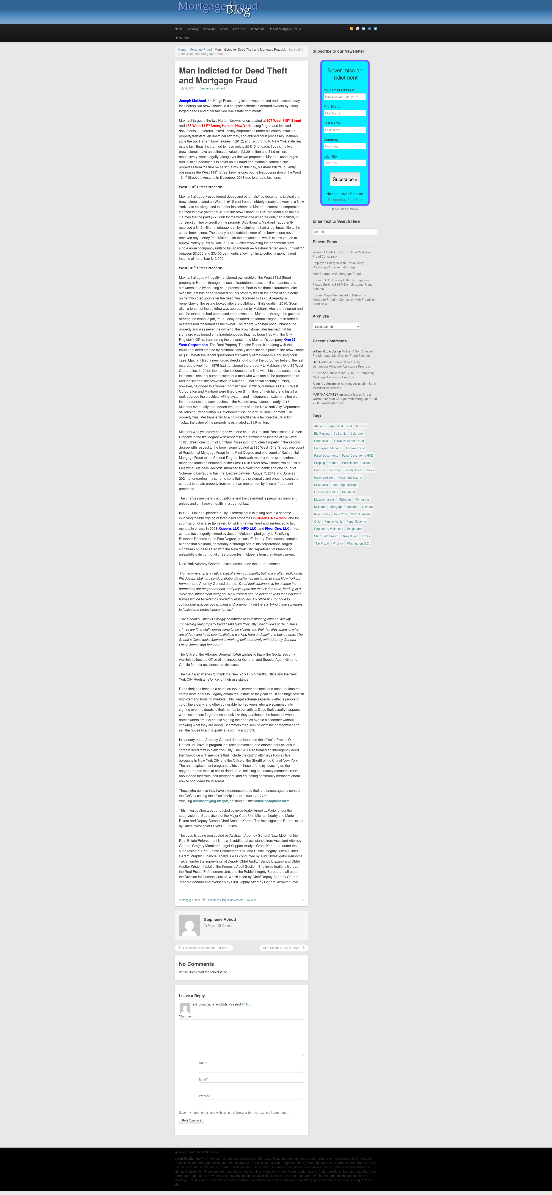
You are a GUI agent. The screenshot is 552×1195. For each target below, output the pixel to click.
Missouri (320, 506)
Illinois (369, 470)
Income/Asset (323, 477)
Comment (186, 1016)
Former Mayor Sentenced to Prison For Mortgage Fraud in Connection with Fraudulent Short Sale (344, 299)
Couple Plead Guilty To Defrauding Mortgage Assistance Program (341, 364)
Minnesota (362, 499)
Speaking (209, 29)
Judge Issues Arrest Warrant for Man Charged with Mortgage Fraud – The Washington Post (345, 398)
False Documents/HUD (357, 455)
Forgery (319, 470)
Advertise (239, 29)
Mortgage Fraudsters (343, 506)
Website (204, 1096)
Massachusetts (324, 499)
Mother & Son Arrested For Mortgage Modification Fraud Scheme (343, 353)
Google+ (228, 925)
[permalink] (301, 899)
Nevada (367, 506)
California (340, 433)
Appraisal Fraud (341, 426)
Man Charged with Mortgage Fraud (337, 273)
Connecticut (322, 441)
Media (224, 29)
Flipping (319, 462)
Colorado (356, 433)
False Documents (326, 455)
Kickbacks (321, 484)
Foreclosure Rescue (356, 462)
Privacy (354, 208)
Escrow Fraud (355, 448)
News (178, 29)
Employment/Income (328, 448)
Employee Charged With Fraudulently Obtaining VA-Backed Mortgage (338, 265)
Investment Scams (349, 477)
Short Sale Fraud (325, 536)
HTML (246, 1004)
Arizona (361, 426)
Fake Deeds (214, 900)
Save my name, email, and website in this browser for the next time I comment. (233, 1112)
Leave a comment (212, 88)
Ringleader (354, 528)
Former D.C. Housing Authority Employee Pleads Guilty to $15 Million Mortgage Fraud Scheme (343, 284)
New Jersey (322, 514)
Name (203, 1062)
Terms (343, 208)
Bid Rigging (322, 433)
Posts (211, 925)
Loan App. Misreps (344, 484)
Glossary (193, 29)
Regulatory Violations (328, 528)
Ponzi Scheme (356, 521)
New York (250, 900)
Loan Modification (326, 492)
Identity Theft (353, 470)
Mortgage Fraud (191, 900)
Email (203, 1079)
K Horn (317, 373)
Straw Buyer (349, 536)
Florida (333, 462)
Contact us (257, 29)
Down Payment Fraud (349, 441)
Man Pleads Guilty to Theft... (282, 948)
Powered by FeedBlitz (345, 199)
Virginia (338, 543)
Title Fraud (321, 543)
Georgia (334, 470)
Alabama (320, 426)
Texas (366, 536)
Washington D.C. (358, 543)
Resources (182, 38)
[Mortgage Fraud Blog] (218, 9)
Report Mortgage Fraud (285, 29)
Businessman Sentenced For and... (205, 948)
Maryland (348, 492)
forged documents (232, 900)
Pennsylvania (334, 521)
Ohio (317, 521)
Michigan (345, 499)
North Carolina (361, 514)
